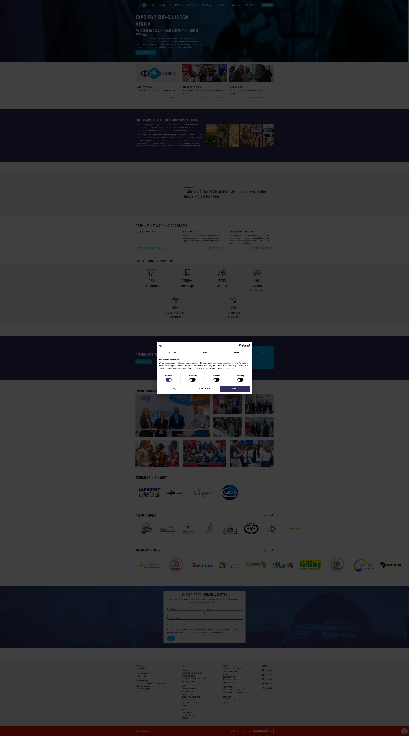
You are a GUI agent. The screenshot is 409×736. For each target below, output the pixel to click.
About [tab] (236, 353)
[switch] (192, 380)
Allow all (235, 389)
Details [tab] (204, 353)
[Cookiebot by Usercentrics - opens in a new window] (240, 345)
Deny (174, 389)
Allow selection (204, 389)
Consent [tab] (172, 353)
